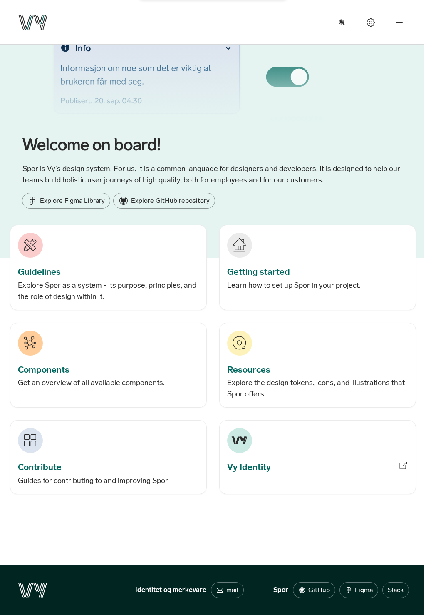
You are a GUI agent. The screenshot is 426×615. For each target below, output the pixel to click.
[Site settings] (370, 22)
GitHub (319, 590)
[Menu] (399, 22)
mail (232, 590)
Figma (364, 590)
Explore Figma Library (72, 200)
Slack (396, 590)
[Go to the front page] (32, 22)
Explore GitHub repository (170, 200)
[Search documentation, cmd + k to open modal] (342, 22)
